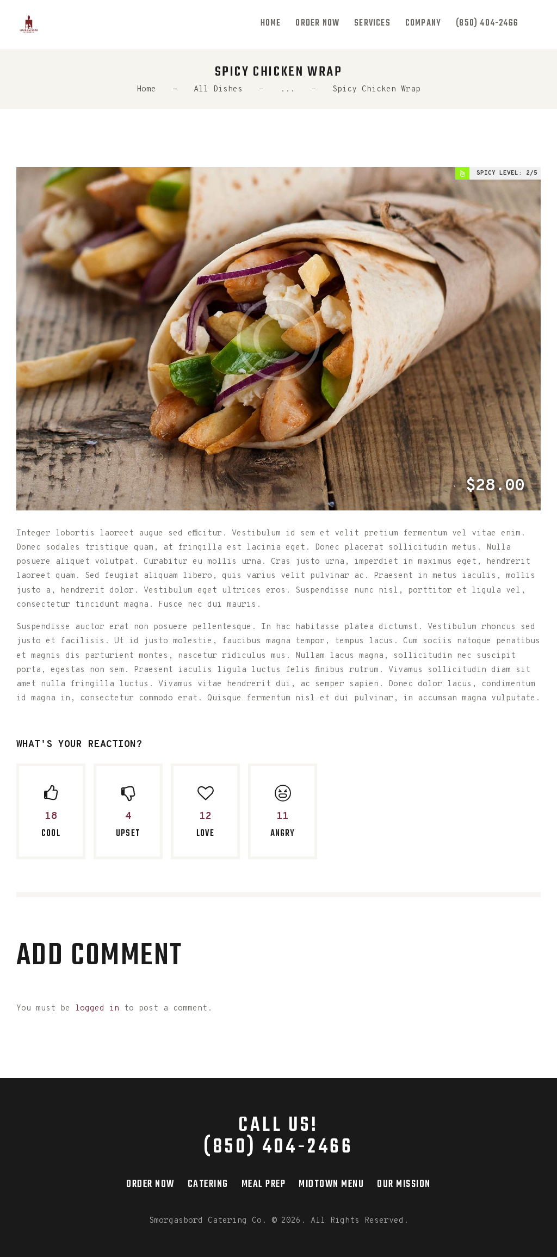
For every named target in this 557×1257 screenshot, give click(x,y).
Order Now (150, 1184)
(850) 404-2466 (278, 1148)
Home (146, 89)
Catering (208, 1184)
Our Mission (404, 1184)
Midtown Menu (331, 1184)
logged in (97, 1008)
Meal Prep (264, 1184)
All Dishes (218, 89)
